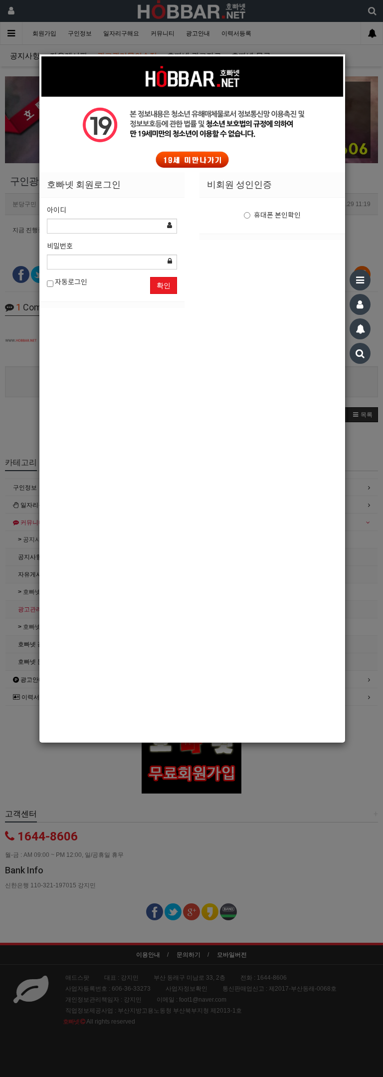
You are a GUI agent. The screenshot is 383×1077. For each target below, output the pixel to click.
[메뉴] (360, 279)
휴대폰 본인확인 (277, 216)
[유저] (360, 304)
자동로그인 (70, 282)
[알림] (360, 328)
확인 (164, 285)
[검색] (360, 353)
